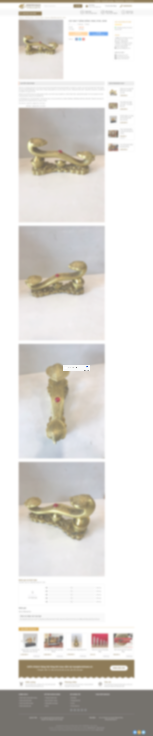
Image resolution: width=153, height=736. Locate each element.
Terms (88, 370)
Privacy (85, 370)
